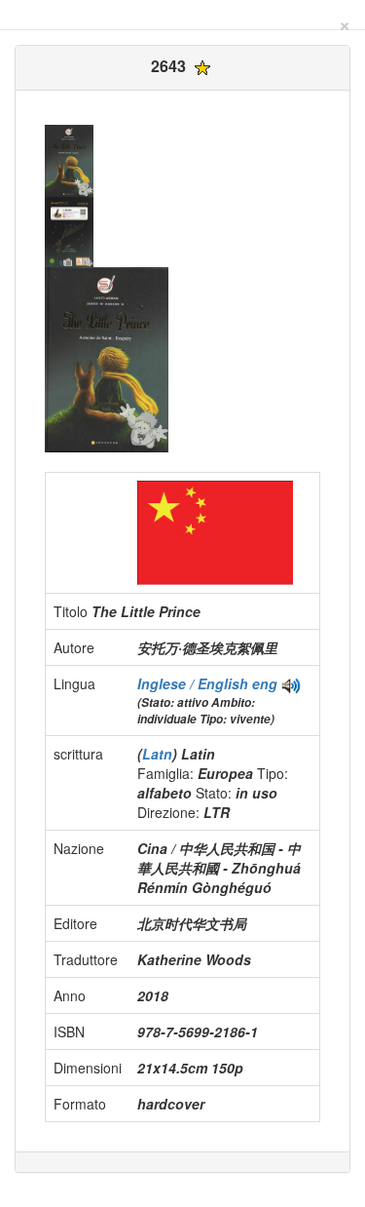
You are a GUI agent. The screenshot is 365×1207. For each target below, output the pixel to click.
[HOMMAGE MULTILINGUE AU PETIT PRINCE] (291, 683)
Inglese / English (194, 683)
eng (264, 683)
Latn (157, 753)
